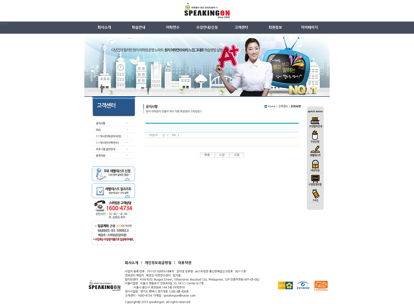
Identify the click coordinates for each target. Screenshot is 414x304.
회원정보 (275, 27)
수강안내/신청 (207, 27)
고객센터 (241, 27)
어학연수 (172, 27)
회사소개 (104, 27)
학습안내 (138, 27)
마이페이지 (309, 27)
